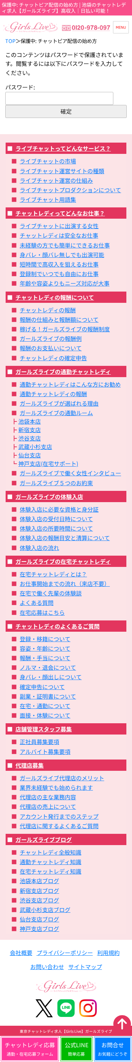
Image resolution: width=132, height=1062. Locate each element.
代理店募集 (29, 765)
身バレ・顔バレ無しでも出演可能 (62, 254)
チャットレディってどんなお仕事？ (60, 213)
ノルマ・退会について (48, 667)
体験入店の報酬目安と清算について (65, 537)
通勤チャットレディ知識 (50, 861)
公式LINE (76, 1049)
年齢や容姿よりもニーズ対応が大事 (64, 283)
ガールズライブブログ (43, 839)
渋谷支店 (29, 438)
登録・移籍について (45, 639)
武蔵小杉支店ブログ (45, 909)
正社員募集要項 (39, 741)
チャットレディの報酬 (48, 310)
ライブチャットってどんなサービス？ (63, 148)
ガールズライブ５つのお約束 (56, 483)
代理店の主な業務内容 (48, 797)
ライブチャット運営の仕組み (56, 180)
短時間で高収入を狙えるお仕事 (59, 264)
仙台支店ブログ (39, 919)
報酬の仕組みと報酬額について (59, 319)
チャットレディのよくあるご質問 (57, 626)
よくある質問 (37, 602)
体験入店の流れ (39, 547)
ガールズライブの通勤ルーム (56, 412)
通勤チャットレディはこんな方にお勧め (70, 384)
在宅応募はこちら (42, 612)
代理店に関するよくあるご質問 (59, 826)
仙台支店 (29, 455)
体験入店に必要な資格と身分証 (59, 509)
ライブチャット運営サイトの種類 (62, 171)
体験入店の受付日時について (56, 518)
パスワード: (20, 87)
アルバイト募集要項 (45, 751)
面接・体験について (45, 715)
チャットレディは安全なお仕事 (59, 235)
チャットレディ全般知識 (50, 852)
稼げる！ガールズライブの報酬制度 (65, 329)
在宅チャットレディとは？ (53, 574)
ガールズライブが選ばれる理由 (59, 403)
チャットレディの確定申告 (53, 358)
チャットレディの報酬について (54, 297)
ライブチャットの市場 (48, 161)
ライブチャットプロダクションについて (70, 190)
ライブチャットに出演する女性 (59, 225)
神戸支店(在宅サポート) (48, 463)
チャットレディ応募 (30, 1049)
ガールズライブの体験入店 (49, 496)
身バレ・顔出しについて (51, 677)
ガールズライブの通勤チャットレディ (63, 371)
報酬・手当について (45, 658)
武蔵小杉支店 (35, 446)
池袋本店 (29, 421)
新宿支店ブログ (39, 890)
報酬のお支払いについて (51, 348)
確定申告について (42, 686)
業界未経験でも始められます (56, 787)
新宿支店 (29, 429)
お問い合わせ (47, 966)
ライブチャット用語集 (48, 199)
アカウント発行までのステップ (59, 816)
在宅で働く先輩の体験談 (51, 593)
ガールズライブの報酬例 (51, 338)
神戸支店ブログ (39, 928)
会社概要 (21, 952)
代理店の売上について (48, 806)
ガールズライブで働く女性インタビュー (70, 473)
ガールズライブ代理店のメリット (62, 778)
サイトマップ (85, 966)
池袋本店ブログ (39, 880)
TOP (10, 40)
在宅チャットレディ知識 (50, 871)
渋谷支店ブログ (39, 900)
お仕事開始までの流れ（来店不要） (65, 583)
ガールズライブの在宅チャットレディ (63, 561)
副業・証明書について (48, 696)
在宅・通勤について (45, 705)
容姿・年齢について (45, 648)
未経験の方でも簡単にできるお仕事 (65, 245)
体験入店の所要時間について (56, 528)
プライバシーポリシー (65, 952)
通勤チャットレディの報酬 (53, 393)
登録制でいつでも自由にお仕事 (59, 273)
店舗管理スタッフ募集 (43, 729)
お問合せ (112, 1049)
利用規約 (108, 952)
